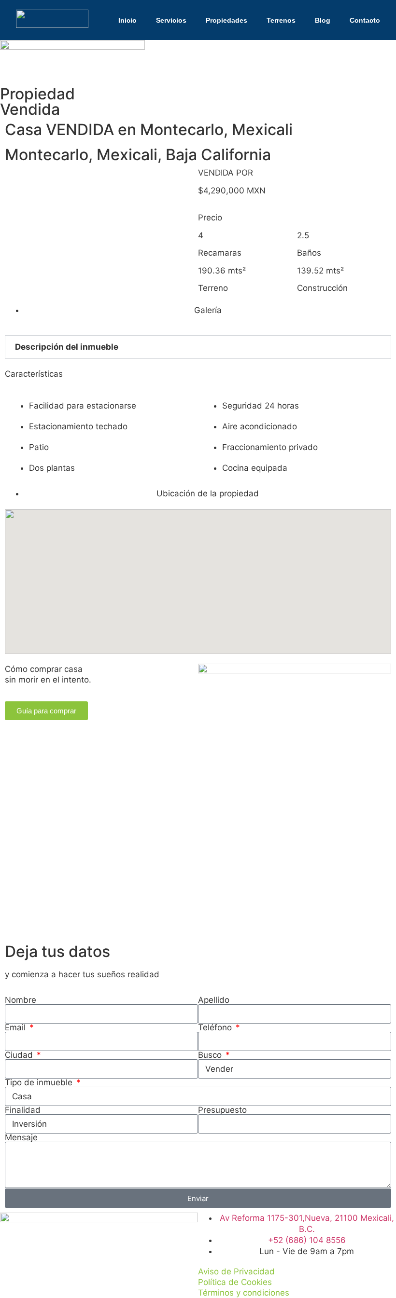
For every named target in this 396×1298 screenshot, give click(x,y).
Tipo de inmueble (40, 1083)
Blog (322, 20)
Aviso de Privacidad (236, 1271)
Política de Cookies (235, 1282)
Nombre (20, 1000)
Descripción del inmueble (66, 347)
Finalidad (23, 1110)
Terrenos (281, 20)
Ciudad (20, 1055)
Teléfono (216, 1028)
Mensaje (21, 1138)
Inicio (127, 20)
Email (16, 1028)
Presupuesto (222, 1110)
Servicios (171, 20)
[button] (198, 347)
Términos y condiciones (243, 1293)
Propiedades (226, 20)
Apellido (213, 1000)
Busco (211, 1055)
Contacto (365, 20)
